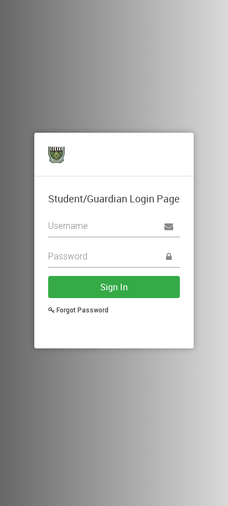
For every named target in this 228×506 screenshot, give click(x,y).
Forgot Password (81, 310)
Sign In (114, 287)
